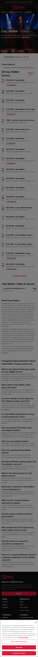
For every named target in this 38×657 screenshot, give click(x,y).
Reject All (19, 647)
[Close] (35, 622)
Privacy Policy (23, 637)
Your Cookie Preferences (19, 641)
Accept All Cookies (19, 653)
